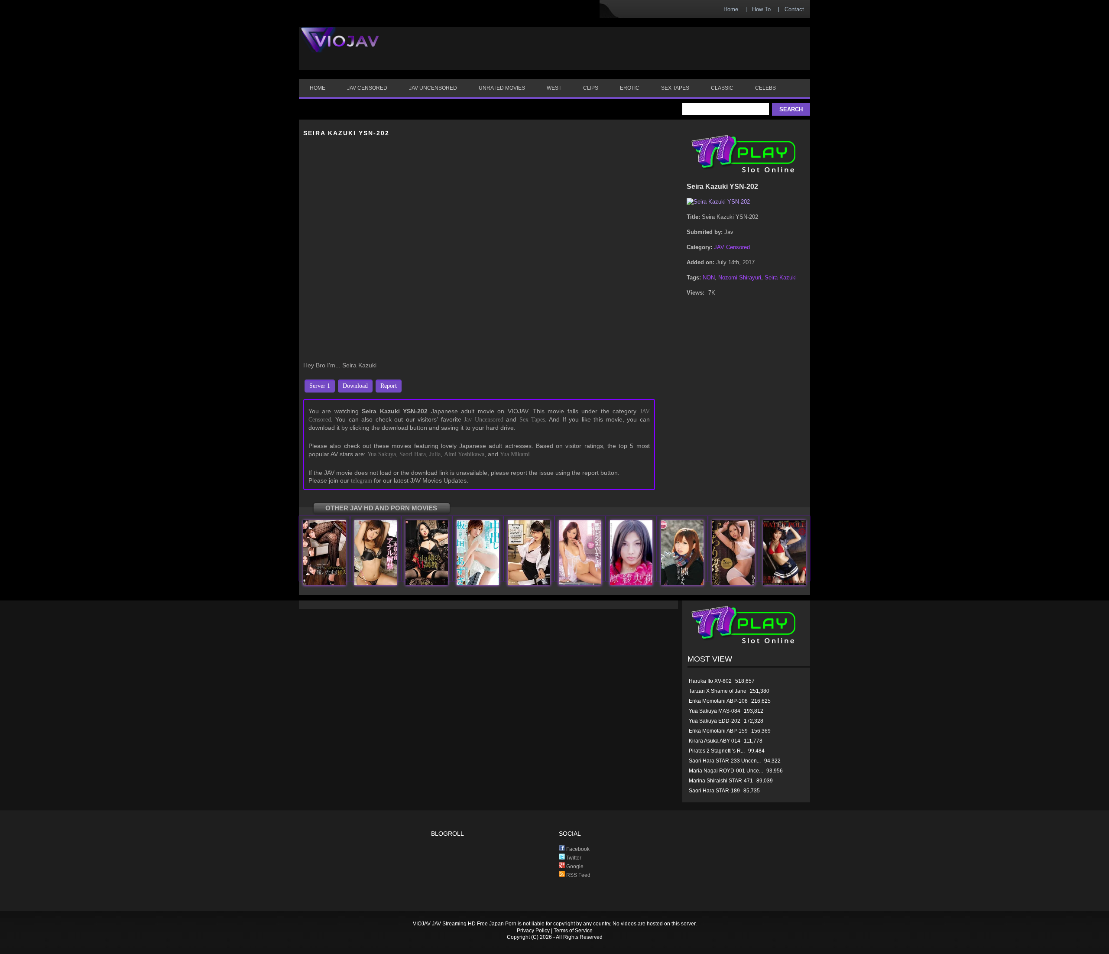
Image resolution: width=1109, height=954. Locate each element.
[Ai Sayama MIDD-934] (733, 583)
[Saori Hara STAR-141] (631, 583)
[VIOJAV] (340, 47)
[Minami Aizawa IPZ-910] (529, 583)
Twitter (573, 858)
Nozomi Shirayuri (739, 277)
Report (388, 386)
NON (709, 277)
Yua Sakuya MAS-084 (714, 711)
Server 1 (319, 386)
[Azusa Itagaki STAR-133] (478, 583)
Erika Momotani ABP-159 (718, 731)
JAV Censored (732, 247)
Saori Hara (412, 454)
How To (761, 9)
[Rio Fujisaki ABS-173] (375, 583)
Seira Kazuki (781, 277)
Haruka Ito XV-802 (710, 681)
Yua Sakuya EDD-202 (714, 721)
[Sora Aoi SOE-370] (426, 583)
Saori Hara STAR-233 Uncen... (725, 761)
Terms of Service (573, 931)
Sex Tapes (532, 419)
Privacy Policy (533, 931)
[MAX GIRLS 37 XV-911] (324, 583)
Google (574, 866)
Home (730, 9)
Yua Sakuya (381, 454)
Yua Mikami (515, 454)
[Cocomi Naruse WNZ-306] (682, 583)
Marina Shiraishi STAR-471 (721, 781)
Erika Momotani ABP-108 (718, 701)
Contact (794, 9)
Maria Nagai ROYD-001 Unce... (726, 771)
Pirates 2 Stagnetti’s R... (717, 751)
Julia (435, 454)
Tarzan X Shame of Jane (717, 691)
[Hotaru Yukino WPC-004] (784, 583)
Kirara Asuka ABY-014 (714, 741)
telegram (361, 480)
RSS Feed (577, 875)
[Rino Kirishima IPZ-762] (580, 583)
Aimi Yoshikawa (464, 454)
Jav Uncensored (483, 419)
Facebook (577, 849)
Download (355, 386)
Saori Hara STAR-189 (714, 791)
